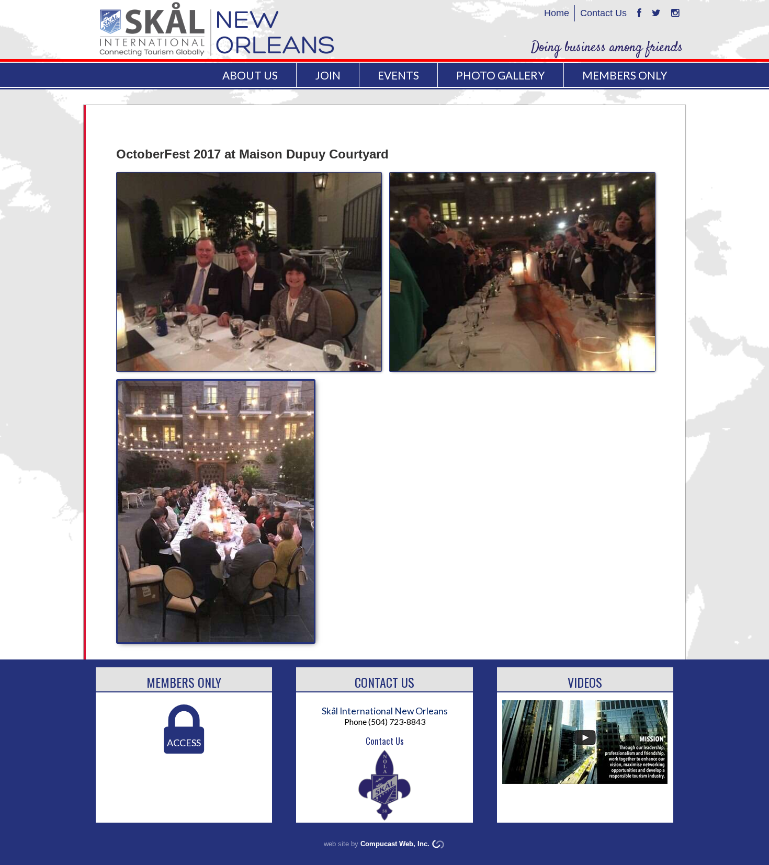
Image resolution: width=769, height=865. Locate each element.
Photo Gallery (500, 75)
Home (556, 13)
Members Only (183, 682)
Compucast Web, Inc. (394, 844)
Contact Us (603, 13)
